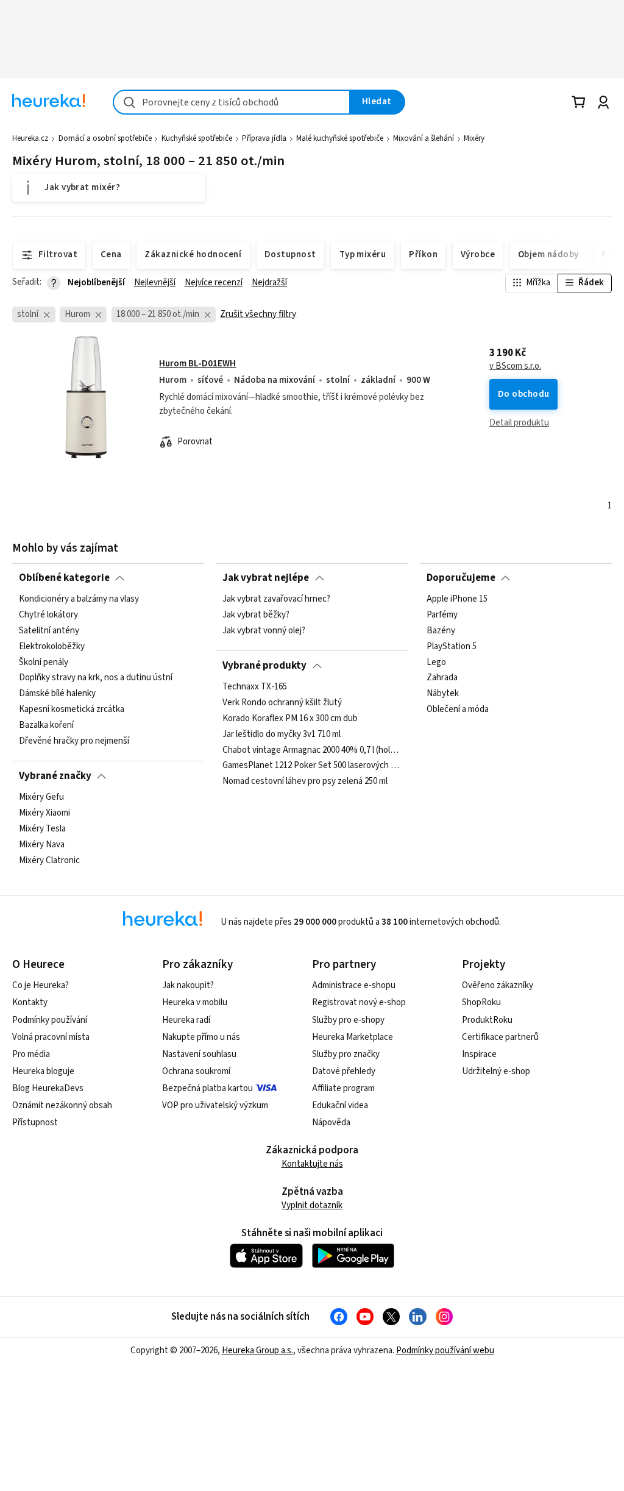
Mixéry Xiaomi (44, 813)
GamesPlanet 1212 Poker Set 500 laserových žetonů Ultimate (312, 766)
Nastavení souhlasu (199, 1054)
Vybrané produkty (264, 665)
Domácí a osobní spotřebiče (105, 138)
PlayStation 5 (452, 647)
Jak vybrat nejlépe (265, 578)
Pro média (31, 1054)
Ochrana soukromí (196, 1071)
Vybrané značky (55, 776)
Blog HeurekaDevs (47, 1088)
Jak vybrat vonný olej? (263, 631)
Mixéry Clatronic (49, 861)
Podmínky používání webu (445, 1350)
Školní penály (43, 663)
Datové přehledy (343, 1071)
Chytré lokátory (48, 615)
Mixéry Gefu (41, 797)
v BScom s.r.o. (515, 366)
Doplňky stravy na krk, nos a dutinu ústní (95, 678)
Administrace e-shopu (353, 985)
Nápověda (331, 1122)
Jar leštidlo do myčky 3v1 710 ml (281, 734)
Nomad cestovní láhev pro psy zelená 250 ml (305, 781)
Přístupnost (35, 1122)
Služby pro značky (346, 1054)
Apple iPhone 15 (457, 599)
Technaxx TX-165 (254, 687)
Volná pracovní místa (51, 1037)
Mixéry (474, 138)
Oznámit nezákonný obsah (62, 1105)
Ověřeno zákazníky (497, 985)
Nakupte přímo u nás (201, 1037)
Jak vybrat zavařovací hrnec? (276, 599)
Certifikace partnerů (500, 1037)
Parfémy (442, 615)
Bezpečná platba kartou (207, 1088)
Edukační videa (340, 1105)
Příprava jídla (264, 138)
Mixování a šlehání (423, 138)
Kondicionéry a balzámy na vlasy (79, 599)
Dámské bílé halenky (57, 694)
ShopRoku (481, 1002)
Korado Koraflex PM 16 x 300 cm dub (290, 719)
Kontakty (30, 1002)
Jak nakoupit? (188, 985)
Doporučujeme (461, 578)
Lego (436, 663)
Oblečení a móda (458, 709)
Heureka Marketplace (352, 1037)
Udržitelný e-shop (496, 1071)
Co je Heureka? (40, 985)
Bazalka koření (46, 725)
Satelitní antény (49, 631)
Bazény (441, 631)
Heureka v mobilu (194, 1002)
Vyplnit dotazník (312, 1205)
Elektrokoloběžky (52, 647)
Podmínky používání (49, 1020)
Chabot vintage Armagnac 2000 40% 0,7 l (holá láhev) (312, 750)
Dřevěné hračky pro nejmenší (74, 741)
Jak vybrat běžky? (255, 615)
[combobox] (231, 102)
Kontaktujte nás (312, 1164)
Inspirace (479, 1054)
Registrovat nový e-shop (359, 1002)
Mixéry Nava (42, 845)
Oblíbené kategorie (64, 578)
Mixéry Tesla (42, 829)
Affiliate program (343, 1088)
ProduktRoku (487, 1020)
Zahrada (442, 678)
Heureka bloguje (43, 1071)
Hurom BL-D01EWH (197, 363)
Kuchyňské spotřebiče (196, 138)
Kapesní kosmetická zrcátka (71, 709)
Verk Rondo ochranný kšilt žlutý (282, 703)
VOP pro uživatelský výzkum (215, 1105)
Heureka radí (186, 1020)
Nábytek (443, 694)
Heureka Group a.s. (257, 1350)
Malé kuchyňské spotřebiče (339, 138)
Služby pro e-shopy (348, 1020)
